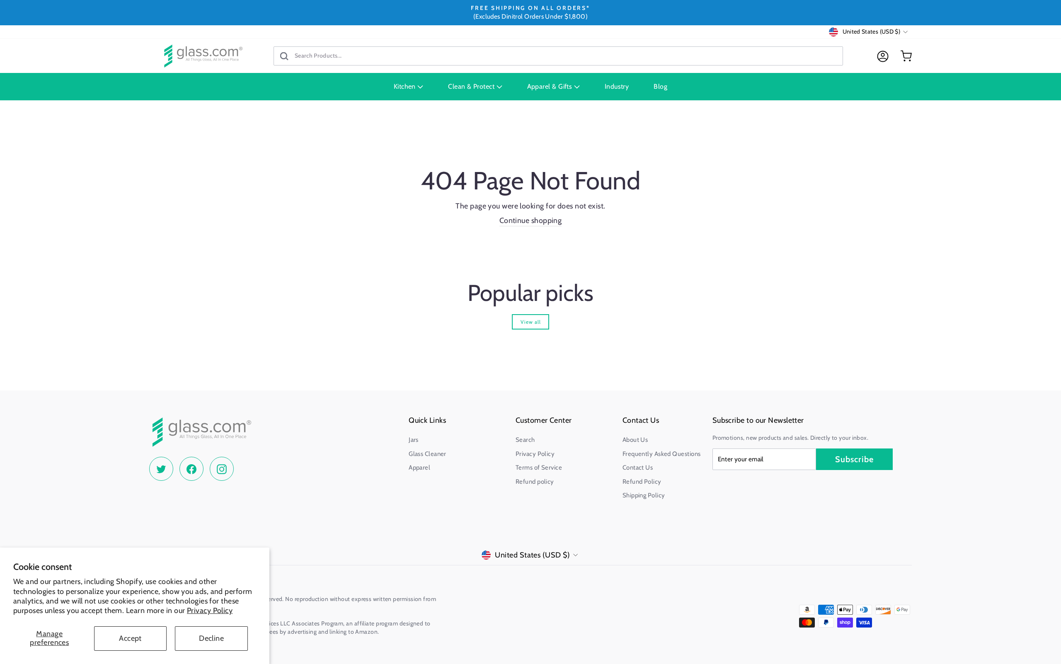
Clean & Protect (472, 86)
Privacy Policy (210, 610)
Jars (414, 439)
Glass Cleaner (427, 454)
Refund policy (535, 481)
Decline (211, 638)
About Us (635, 439)
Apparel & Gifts (550, 86)
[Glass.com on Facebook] (191, 468)
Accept (130, 638)
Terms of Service (539, 467)
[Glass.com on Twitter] (161, 468)
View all (531, 322)
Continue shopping (530, 220)
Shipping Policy (644, 495)
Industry (617, 86)
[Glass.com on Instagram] (222, 468)
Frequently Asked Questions (662, 454)
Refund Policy (642, 481)
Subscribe (854, 459)
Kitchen (406, 86)
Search (525, 439)
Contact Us (638, 467)
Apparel (419, 467)
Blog (660, 86)
